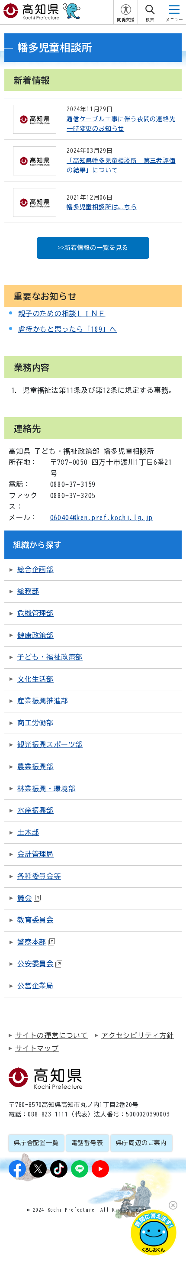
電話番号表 (87, 1143)
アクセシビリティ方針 (137, 1035)
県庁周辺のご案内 (141, 1143)
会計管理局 (35, 854)
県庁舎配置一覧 (36, 1143)
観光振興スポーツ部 (50, 744)
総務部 (28, 591)
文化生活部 (35, 679)
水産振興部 (35, 810)
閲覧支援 (126, 20)
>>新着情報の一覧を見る (93, 248)
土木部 (28, 832)
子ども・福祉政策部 (50, 657)
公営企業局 (35, 985)
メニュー (174, 20)
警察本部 (31, 941)
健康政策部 (35, 635)
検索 (150, 20)
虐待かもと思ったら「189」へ (67, 329)
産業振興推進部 (42, 700)
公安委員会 (35, 963)
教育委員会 (35, 919)
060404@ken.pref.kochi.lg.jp (101, 517)
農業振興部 (35, 766)
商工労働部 (35, 722)
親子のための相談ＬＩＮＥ (62, 313)
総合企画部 (35, 569)
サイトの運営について (51, 1035)
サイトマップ (37, 1048)
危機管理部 (35, 613)
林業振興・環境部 (46, 788)
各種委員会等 (39, 876)
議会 (24, 898)
